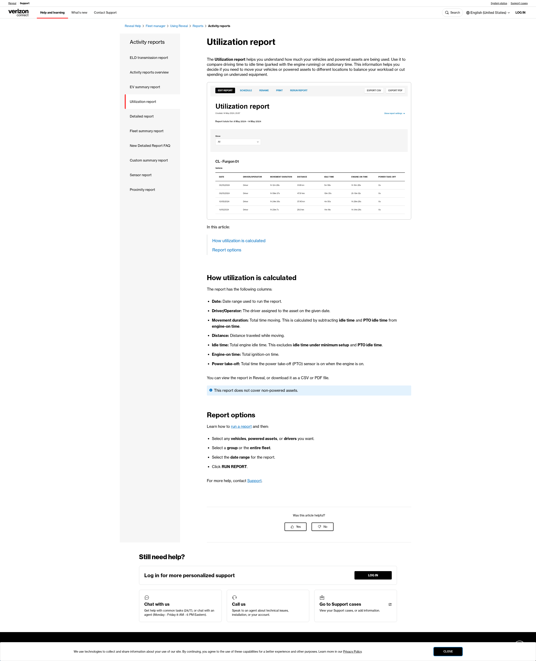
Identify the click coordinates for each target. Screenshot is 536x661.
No (325, 527)
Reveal (12, 3)
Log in (520, 12)
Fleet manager (155, 26)
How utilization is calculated (238, 240)
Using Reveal (179, 26)
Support (254, 480)
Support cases (519, 3)
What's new (79, 12)
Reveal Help (133, 26)
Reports (198, 26)
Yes (298, 527)
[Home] (18, 12)
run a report (241, 426)
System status (499, 3)
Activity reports (219, 26)
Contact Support (105, 12)
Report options (226, 249)
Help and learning (52, 12)
